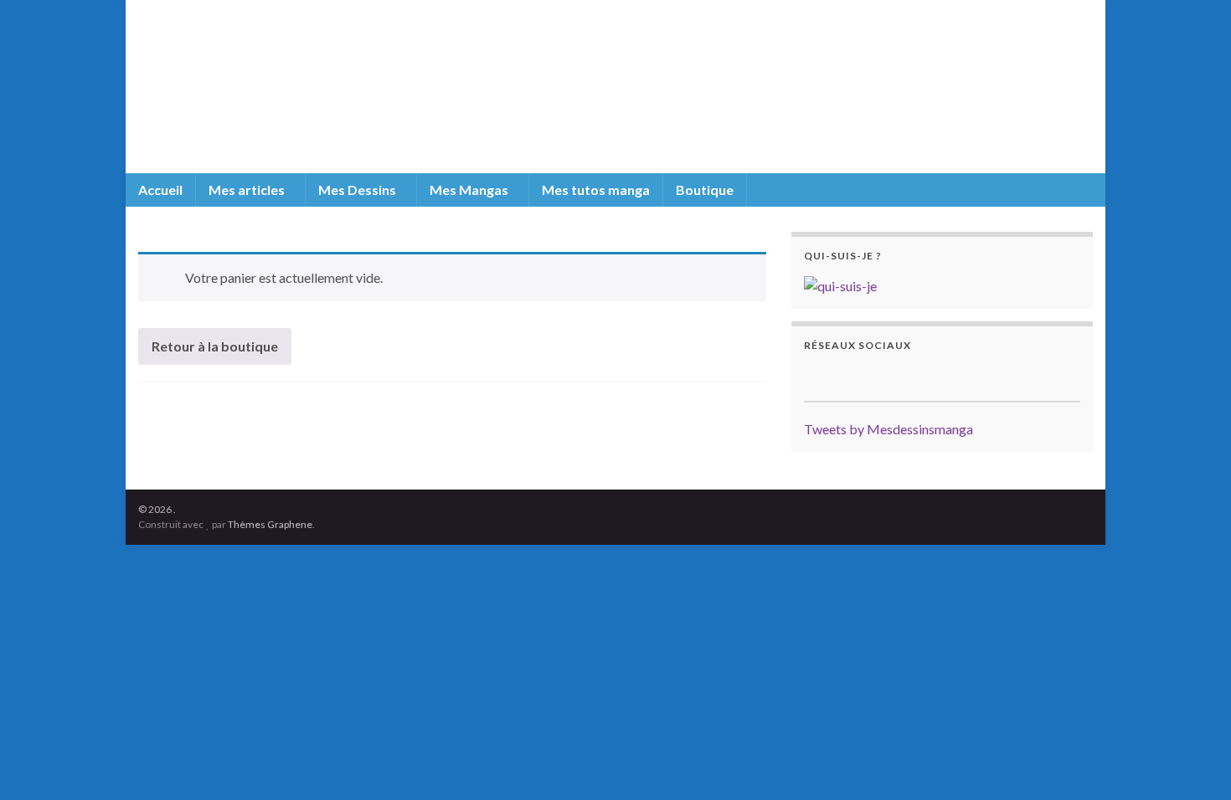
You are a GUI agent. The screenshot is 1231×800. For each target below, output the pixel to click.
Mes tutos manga (596, 189)
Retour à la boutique (215, 346)
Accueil (160, 189)
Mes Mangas (470, 189)
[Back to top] (1193, 762)
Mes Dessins (358, 189)
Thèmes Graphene (270, 524)
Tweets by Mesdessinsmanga (888, 429)
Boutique (705, 189)
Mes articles (248, 189)
